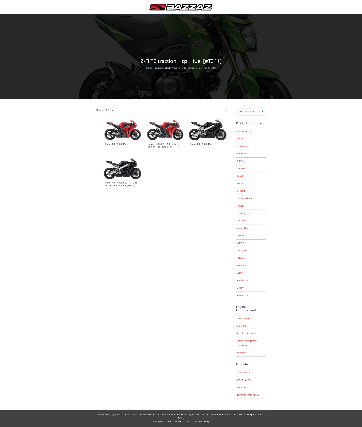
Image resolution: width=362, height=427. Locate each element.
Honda (240, 205)
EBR (238, 183)
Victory (240, 287)
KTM (239, 235)
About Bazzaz (243, 372)
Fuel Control (243, 318)
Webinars (241, 387)
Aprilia (240, 138)
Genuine (241, 190)
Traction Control (245, 333)
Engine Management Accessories (247, 343)
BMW (239, 161)
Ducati (240, 176)
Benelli (240, 153)
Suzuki (240, 272)
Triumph (241, 280)
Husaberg (241, 213)
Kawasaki (241, 228)
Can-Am (241, 168)
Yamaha (241, 295)
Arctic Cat (242, 146)
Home (149, 67)
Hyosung (241, 220)
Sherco (240, 265)
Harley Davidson (245, 198)
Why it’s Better (244, 379)
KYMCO (240, 243)
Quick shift (242, 325)
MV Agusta (242, 250)
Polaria (240, 258)
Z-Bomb (241, 352)
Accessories (243, 131)
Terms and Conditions (248, 394)
